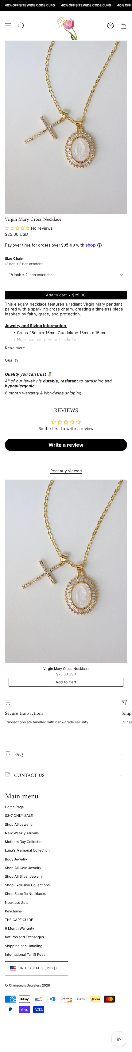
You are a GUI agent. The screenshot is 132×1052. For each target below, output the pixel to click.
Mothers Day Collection (24, 842)
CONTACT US (29, 775)
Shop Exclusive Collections (27, 885)
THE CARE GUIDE (19, 920)
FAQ (18, 754)
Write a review (66, 445)
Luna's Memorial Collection (27, 850)
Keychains (13, 911)
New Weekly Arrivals (22, 833)
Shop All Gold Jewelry (23, 868)
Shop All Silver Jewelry (24, 876)
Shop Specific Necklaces (25, 894)
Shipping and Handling (23, 946)
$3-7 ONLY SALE (19, 815)
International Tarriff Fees (25, 954)
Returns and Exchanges (24, 937)
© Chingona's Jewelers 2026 (27, 985)
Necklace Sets (17, 902)
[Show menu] (8, 26)
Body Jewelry (16, 859)
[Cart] (123, 26)
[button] (17, 228)
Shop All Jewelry (19, 824)
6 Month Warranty (19, 928)
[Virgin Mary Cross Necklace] (66, 571)
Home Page (14, 807)
